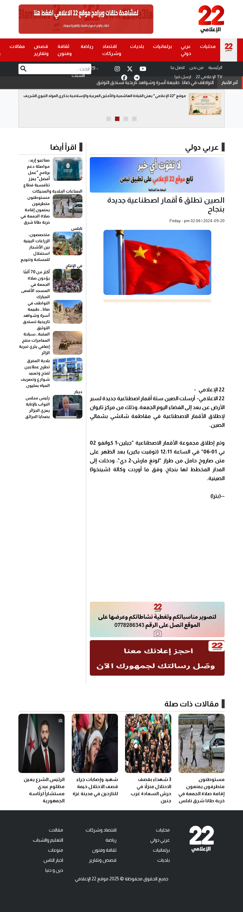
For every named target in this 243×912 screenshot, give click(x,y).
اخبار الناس (53, 860)
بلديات (137, 46)
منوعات (55, 850)
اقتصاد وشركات (111, 50)
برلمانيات (162, 46)
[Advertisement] (157, 343)
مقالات (17, 46)
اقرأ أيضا (63, 147)
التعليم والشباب (48, 839)
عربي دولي (186, 50)
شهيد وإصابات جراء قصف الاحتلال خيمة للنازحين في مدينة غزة (95, 786)
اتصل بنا (178, 67)
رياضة (87, 46)
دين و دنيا (54, 870)
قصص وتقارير (41, 50)
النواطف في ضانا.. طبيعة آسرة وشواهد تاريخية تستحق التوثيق (155, 82)
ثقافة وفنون (64, 50)
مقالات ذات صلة (191, 704)
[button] (134, 118)
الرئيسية (215, 67)
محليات (208, 46)
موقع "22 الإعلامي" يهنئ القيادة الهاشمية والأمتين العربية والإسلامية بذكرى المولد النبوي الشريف (104, 95)
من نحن (196, 67)
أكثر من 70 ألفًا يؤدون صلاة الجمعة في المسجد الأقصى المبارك (35, 284)
